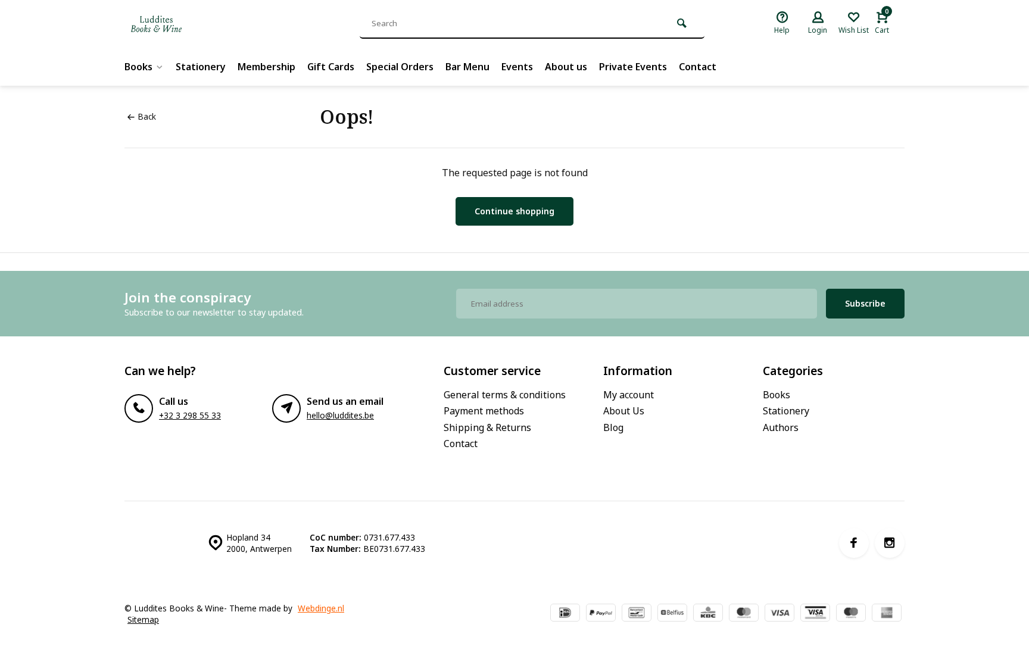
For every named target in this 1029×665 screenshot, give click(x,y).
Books (138, 66)
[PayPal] (601, 614)
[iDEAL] (565, 614)
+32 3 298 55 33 (190, 415)
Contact (697, 66)
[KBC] (708, 614)
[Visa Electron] (815, 614)
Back (147, 116)
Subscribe (865, 303)
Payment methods (484, 410)
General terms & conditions (505, 394)
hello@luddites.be (340, 415)
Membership (266, 66)
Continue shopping (514, 211)
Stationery (201, 66)
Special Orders (400, 66)
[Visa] (779, 614)
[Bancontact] (636, 614)
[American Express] (887, 614)
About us (566, 66)
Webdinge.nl (321, 608)
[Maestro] (851, 614)
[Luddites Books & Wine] (195, 24)
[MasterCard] (744, 614)
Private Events (633, 66)
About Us (623, 410)
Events (517, 66)
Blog (613, 427)
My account (628, 394)
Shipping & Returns (487, 427)
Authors (781, 427)
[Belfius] (672, 614)
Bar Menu (467, 66)
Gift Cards (330, 66)
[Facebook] (854, 543)
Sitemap (143, 619)
